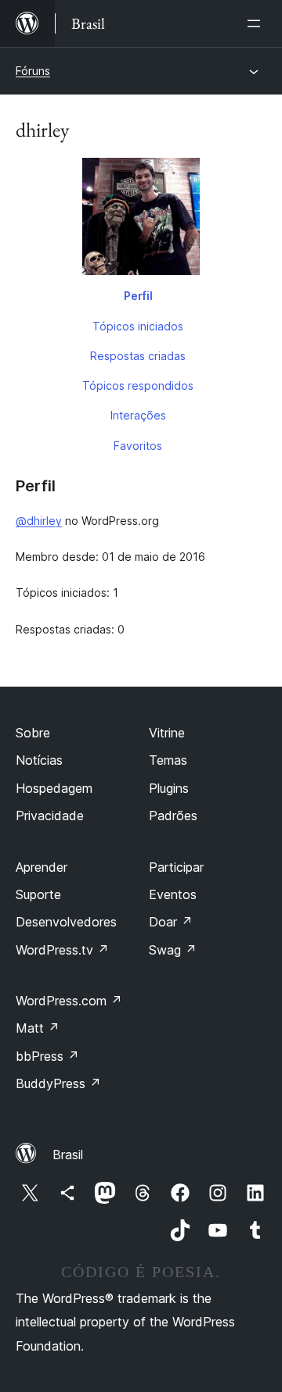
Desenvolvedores (66, 922)
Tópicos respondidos (137, 385)
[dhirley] (141, 219)
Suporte (38, 894)
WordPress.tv (62, 950)
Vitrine (167, 733)
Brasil (67, 1154)
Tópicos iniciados (137, 326)
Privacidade (50, 815)
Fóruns (33, 70)
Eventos (173, 894)
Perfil (138, 295)
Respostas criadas (138, 355)
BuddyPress (58, 1083)
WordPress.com (69, 1000)
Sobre (33, 733)
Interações (138, 415)
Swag (173, 950)
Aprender (41, 867)
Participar (176, 867)
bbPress (47, 1056)
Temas (168, 760)
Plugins (169, 788)
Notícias (39, 760)
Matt (38, 1028)
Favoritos (138, 445)
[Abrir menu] (257, 23)
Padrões (173, 815)
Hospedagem (54, 788)
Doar (171, 922)
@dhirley (39, 520)
